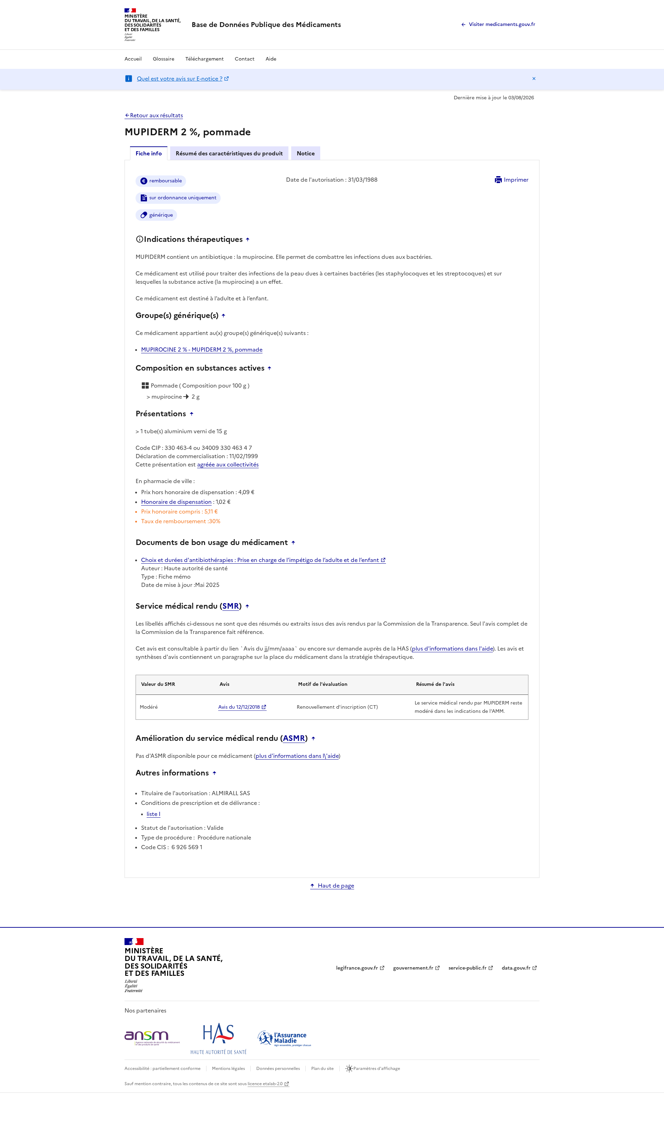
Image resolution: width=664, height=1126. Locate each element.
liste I (153, 814)
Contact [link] (245, 59)
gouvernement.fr (413, 968)
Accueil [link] (133, 59)
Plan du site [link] (322, 1068)
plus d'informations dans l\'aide (297, 756)
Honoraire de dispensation (176, 502)
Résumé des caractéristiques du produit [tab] (229, 153)
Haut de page (336, 885)
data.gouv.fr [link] (516, 968)
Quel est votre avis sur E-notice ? (179, 78)
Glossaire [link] (163, 59)
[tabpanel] (332, 518)
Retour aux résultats (156, 115)
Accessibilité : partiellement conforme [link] (162, 1068)
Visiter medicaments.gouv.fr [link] (502, 24)
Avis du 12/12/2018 (239, 707)
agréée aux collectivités (228, 464)
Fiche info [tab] (149, 153)
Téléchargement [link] (204, 59)
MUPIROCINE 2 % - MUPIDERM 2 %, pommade (201, 349)
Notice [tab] (306, 153)
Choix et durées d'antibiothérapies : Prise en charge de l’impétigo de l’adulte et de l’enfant (260, 560)
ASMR (294, 738)
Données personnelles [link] (278, 1068)
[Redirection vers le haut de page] (249, 239)
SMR (230, 606)
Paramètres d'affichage (376, 1068)
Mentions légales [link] (228, 1068)
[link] (266, 24)
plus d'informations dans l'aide (452, 648)
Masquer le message (534, 78)
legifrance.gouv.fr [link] (357, 968)
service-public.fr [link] (468, 968)
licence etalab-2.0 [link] (265, 1084)
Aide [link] (271, 59)
